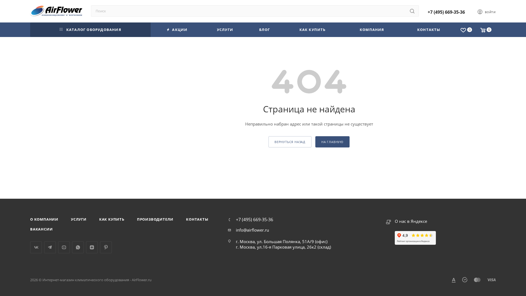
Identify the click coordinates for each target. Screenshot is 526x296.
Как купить (111, 219)
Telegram (50, 247)
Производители (155, 219)
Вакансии (41, 229)
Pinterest (106, 247)
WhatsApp (78, 247)
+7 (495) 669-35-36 (446, 12)
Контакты (197, 219)
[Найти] (412, 11)
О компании (44, 219)
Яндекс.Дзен (92, 247)
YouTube (64, 247)
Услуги (79, 219)
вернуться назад (290, 142)
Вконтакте (36, 247)
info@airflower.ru (252, 230)
